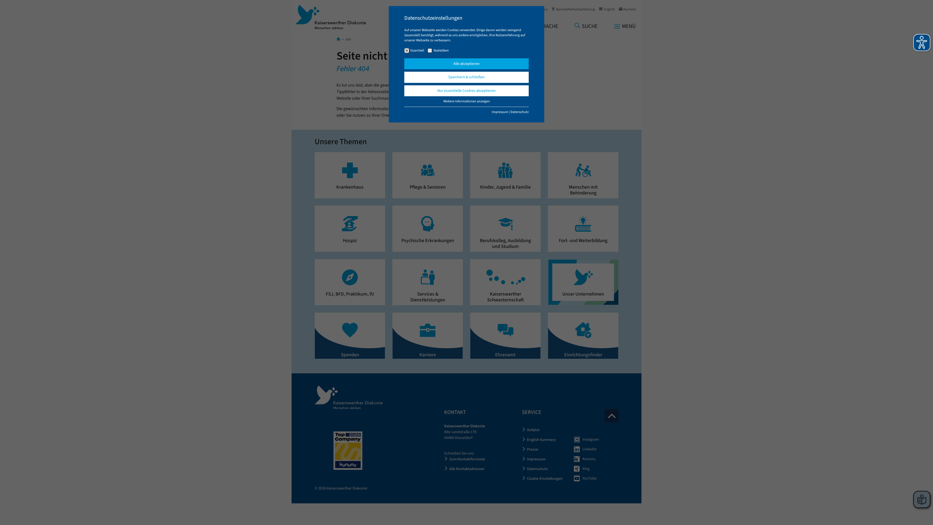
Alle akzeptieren (466, 63)
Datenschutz (519, 112)
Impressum (500, 112)
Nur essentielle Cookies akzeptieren (466, 90)
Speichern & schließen (466, 77)
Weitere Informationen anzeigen (466, 101)
